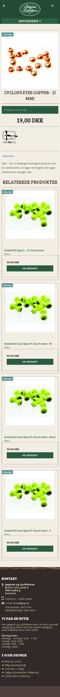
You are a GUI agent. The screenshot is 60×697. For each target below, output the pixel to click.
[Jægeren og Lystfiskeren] (30, 9)
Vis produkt (30, 268)
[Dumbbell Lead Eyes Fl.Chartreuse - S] (30, 498)
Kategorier (29, 21)
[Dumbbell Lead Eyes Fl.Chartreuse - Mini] (30, 405)
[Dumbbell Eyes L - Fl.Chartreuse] (30, 218)
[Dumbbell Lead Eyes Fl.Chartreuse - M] (30, 311)
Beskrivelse (8, 156)
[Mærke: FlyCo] (10, 137)
